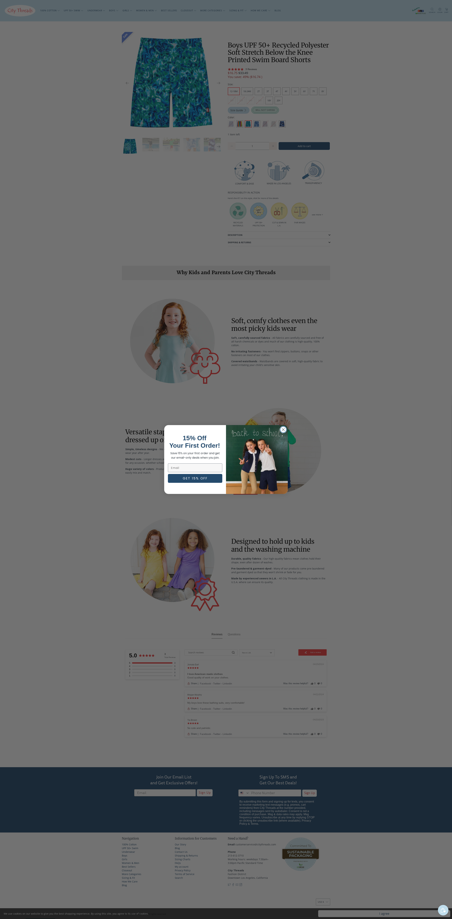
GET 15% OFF (195, 478)
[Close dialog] (283, 429)
